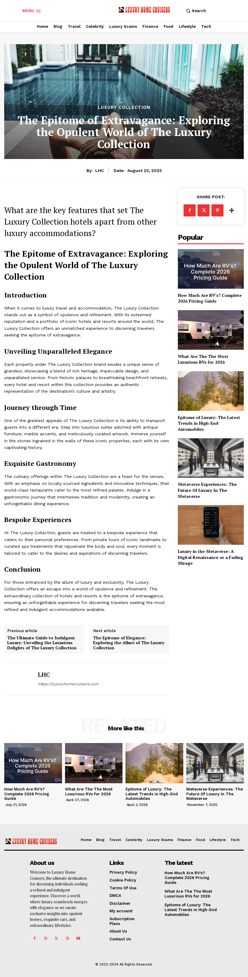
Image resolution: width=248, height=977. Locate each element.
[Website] (67, 938)
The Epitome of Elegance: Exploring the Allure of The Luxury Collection (128, 643)
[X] (203, 210)
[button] (195, 11)
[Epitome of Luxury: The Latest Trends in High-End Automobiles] (211, 391)
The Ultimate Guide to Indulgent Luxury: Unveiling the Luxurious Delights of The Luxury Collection (42, 643)
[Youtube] (78, 938)
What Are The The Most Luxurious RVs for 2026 (203, 359)
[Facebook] (190, 210)
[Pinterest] (217, 210)
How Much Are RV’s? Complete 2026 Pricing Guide (210, 298)
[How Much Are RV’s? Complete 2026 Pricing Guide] (211, 269)
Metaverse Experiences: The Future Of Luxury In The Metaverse (207, 490)
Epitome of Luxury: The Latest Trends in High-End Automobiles (209, 423)
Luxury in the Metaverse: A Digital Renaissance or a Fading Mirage (210, 557)
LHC (99, 170)
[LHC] (18, 679)
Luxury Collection (124, 107)
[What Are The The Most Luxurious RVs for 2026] (211, 330)
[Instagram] (45, 938)
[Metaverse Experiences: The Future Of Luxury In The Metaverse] (211, 458)
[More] (231, 210)
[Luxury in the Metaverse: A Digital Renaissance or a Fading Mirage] (211, 525)
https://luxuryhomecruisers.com (68, 684)
